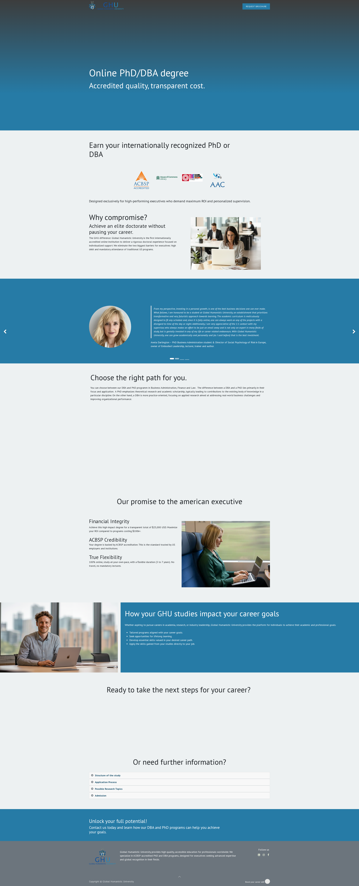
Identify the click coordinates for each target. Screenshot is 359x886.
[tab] (179, 775)
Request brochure (256, 6)
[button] (179, 876)
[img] (14, 331)
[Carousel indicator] (182, 359)
